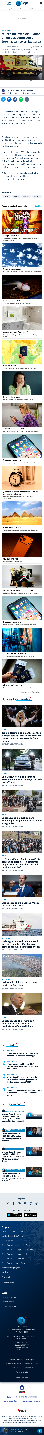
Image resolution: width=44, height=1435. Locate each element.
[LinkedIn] (9, 99)
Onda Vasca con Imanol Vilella (14, 1258)
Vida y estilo (12, 1061)
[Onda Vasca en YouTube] (19, 1203)
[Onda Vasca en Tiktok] (36, 1203)
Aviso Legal (29, 1359)
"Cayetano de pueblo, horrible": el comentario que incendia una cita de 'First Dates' (22, 1066)
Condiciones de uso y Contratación (22, 1368)
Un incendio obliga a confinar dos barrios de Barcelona (19, 984)
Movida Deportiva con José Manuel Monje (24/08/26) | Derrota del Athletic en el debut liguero (13, 1157)
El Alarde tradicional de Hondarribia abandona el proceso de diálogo (22, 1054)
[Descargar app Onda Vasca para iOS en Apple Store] (30, 1215)
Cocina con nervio (9, 1306)
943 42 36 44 (23, 1339)
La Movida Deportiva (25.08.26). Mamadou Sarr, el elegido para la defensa (11, 1137)
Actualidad (7, 938)
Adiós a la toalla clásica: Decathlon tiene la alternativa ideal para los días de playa (24, 1092)
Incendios (19, 9)
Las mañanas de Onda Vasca (14, 1231)
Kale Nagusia (7, 1240)
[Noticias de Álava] (11, 1401)
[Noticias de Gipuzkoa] (26, 1397)
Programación (8, 1282)
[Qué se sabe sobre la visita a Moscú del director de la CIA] (22, 886)
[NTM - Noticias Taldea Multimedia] (22, 1389)
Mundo (4, 730)
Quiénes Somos (16, 1359)
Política (5, 815)
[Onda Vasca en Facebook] (13, 1203)
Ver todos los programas (12, 1267)
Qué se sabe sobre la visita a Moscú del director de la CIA (20, 904)
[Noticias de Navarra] (31, 1401)
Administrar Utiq (22, 1372)
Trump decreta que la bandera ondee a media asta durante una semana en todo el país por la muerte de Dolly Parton (21, 737)
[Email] (27, 99)
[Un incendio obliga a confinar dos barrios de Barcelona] (22, 965)
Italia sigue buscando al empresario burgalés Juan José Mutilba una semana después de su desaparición (21, 944)
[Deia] (9, 1397)
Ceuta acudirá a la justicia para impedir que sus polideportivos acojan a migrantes (22, 820)
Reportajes (7, 1277)
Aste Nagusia (7, 9)
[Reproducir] (30, 1115)
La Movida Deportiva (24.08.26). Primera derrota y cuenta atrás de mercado (13, 1177)
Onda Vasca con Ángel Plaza (13, 1263)
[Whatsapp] (21, 99)
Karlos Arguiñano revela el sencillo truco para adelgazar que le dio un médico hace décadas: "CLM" (22, 1079)
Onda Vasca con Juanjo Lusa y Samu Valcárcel (21, 1249)
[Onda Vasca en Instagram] (25, 1203)
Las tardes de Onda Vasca (12, 1236)
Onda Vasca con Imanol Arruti (14, 1254)
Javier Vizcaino (8, 1302)
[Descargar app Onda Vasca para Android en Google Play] (14, 1215)
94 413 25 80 (23, 1332)
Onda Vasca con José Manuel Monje (16, 1245)
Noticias (5, 1272)
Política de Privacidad (13, 1364)
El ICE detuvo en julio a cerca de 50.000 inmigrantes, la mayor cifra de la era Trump (22, 779)
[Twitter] (3, 99)
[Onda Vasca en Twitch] (30, 1203)
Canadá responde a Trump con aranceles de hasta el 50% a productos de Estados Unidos (18, 1023)
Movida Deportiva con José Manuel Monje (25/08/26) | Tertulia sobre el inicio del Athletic (13, 1117)
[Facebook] (15, 99)
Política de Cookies (31, 1364)
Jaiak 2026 (30, 9)
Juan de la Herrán (9, 1297)
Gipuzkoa (10, 1050)
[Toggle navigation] (3, 3)
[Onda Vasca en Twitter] (7, 1203)
